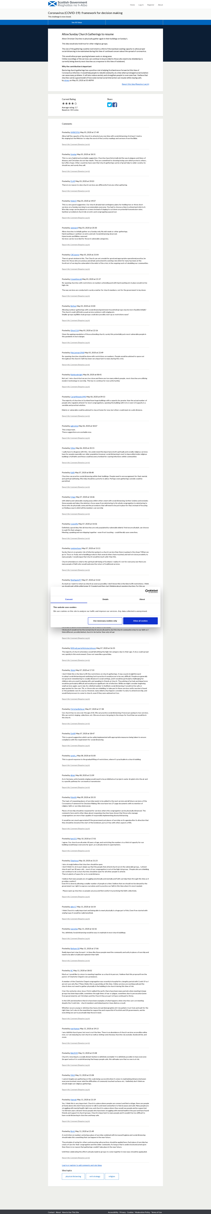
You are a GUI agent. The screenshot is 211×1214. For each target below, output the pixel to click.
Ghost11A (74, 330)
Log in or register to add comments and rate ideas (82, 1165)
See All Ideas (77, 22)
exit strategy (95, 1176)
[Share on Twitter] (109, 106)
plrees (66, 80)
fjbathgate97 (75, 580)
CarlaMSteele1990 (78, 397)
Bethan (73, 306)
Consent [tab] (69, 599)
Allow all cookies (140, 621)
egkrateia (74, 426)
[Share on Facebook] (114, 106)
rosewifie (74, 524)
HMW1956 (75, 132)
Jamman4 (74, 228)
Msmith (73, 797)
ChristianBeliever (77, 709)
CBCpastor (74, 255)
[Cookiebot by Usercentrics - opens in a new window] (147, 591)
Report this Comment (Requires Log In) (76, 144)
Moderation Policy (142, 1212)
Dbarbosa (74, 860)
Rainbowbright (76, 374)
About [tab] (142, 599)
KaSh (72, 472)
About (160, 5)
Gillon (72, 448)
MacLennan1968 (77, 352)
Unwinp (73, 154)
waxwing (74, 929)
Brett (72, 1131)
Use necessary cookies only (105, 621)
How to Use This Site (70, 1212)
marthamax (74, 1028)
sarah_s (73, 755)
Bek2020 (74, 1053)
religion (112, 1176)
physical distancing (73, 1176)
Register (150, 5)
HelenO (73, 201)
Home (132, 5)
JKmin (72, 670)
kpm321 (73, 838)
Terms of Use (156, 1212)
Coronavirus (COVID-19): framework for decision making (85, 13)
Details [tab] (106, 599)
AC (71, 970)
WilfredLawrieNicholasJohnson (83, 648)
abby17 (73, 907)
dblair (72, 775)
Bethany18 (74, 948)
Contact (51, 1212)
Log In (141, 5)
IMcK (72, 1075)
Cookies (130, 1212)
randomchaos (75, 548)
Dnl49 (73, 733)
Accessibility (113, 1212)
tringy (72, 497)
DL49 (72, 181)
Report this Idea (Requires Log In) (135, 84)
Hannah (73, 1099)
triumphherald (76, 279)
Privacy (123, 1212)
